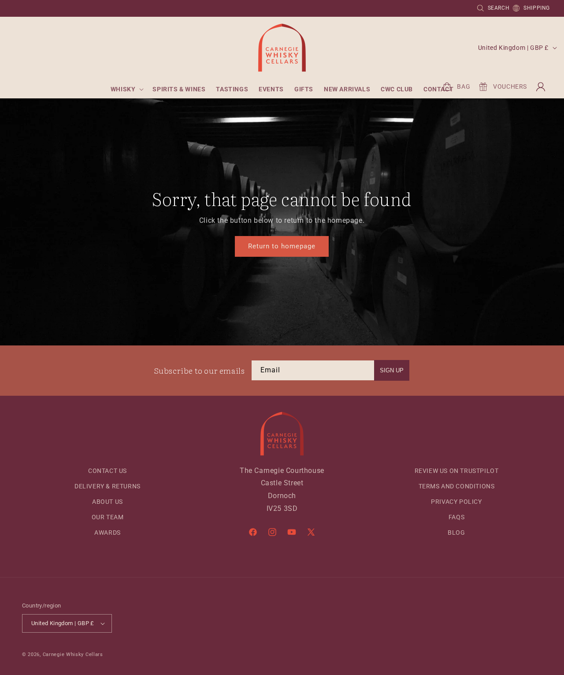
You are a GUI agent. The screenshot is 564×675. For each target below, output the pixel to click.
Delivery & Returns (107, 486)
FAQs (456, 517)
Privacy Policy (456, 501)
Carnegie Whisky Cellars (73, 654)
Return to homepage (281, 247)
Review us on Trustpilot (457, 470)
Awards (107, 532)
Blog (456, 532)
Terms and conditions (457, 486)
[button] (126, 89)
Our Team (108, 517)
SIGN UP (392, 370)
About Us (107, 501)
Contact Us (107, 470)
